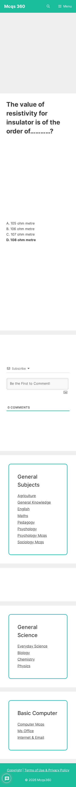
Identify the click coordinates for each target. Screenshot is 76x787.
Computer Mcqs (31, 724)
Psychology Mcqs (32, 535)
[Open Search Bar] (48, 6)
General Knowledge (34, 502)
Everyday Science (33, 646)
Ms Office (26, 731)
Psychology (27, 529)
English (24, 509)
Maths (23, 516)
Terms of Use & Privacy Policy (46, 770)
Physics (24, 666)
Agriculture (27, 496)
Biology (24, 653)
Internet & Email (31, 737)
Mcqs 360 (14, 6)
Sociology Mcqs (31, 542)
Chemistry (26, 659)
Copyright (14, 770)
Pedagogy (26, 522)
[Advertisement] (38, 51)
